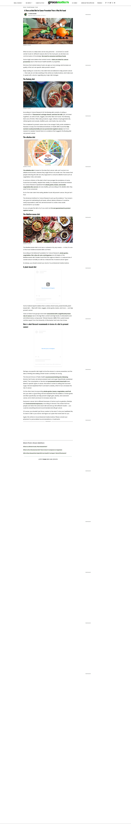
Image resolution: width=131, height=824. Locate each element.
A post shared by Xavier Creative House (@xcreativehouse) (48, 364)
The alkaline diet (28, 170)
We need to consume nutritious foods (54, 56)
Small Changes (30, 7)
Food (36, 7)
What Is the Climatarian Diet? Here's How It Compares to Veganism (42, 450)
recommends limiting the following (56, 377)
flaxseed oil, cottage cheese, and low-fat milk (47, 114)
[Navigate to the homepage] (58, 2)
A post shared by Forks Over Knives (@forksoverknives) (48, 303)
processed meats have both (57, 381)
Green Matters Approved (87, 3)
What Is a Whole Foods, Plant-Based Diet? (35, 446)
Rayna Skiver (32, 13)
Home (24, 7)
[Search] (106, 2)
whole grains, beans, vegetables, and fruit (57, 391)
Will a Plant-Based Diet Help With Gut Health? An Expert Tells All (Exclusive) (44, 453)
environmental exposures (34, 403)
